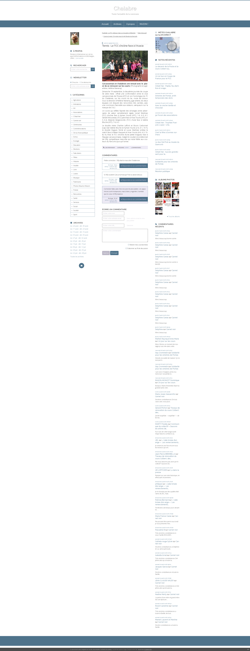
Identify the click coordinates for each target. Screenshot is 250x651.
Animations (77, 104)
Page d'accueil (142, 33)
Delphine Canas (161, 233)
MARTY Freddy (161, 424)
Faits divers (77, 153)
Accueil (105, 24)
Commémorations (79, 129)
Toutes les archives (77, 257)
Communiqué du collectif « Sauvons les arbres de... (167, 426)
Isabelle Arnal (161, 555)
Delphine (159, 329)
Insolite (75, 165)
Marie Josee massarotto (165, 394)
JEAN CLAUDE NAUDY (164, 580)
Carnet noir (77, 120)
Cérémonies (77, 125)
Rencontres (77, 194)
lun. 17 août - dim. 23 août (79, 229)
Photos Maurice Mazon (81, 186)
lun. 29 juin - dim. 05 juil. (78, 250)
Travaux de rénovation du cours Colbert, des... (167, 410)
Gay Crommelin (161, 353)
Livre (75, 169)
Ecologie (76, 141)
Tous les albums (174, 216)
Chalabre (125, 8)
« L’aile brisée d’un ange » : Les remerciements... (166, 486)
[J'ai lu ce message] (248, 649)
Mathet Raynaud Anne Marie (167, 339)
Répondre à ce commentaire (134, 166)
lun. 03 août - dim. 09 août (79, 235)
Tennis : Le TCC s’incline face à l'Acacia (122, 45)
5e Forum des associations (166, 115)
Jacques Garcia (161, 567)
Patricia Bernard (162, 500)
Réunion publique (162, 171)
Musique (76, 178)
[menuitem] (105, 23)
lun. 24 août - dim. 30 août (79, 226)
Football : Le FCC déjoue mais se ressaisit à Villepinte (118, 33)
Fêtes (75, 157)
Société (76, 210)
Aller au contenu (6, 2)
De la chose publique (80, 133)
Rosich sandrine (161, 606)
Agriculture (77, 100)
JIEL (156, 440)
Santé (75, 198)
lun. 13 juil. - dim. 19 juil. (78, 244)
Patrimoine (77, 182)
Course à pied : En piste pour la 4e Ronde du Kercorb (120, 36)
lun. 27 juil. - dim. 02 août (78, 238)
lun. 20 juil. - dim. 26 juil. (78, 241)
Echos (75, 137)
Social (75, 206)
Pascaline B (160, 530)
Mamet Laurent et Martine (166, 620)
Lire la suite (79, 58)
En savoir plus (148, 649)
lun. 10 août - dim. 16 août (79, 232)
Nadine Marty (161, 594)
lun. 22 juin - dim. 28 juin (78, 253)
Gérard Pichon (161, 408)
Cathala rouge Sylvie (163, 541)
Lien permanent (110, 147)
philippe (158, 484)
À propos (130, 24)
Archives (117, 24)
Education (76, 145)
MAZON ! (144, 24)
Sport (75, 214)
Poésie (75, 190)
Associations (77, 112)
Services (76, 202)
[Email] (81, 265)
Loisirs (75, 174)
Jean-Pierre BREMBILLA (165, 454)
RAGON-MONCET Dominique (167, 380)
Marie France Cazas (163, 516)
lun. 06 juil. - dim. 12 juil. (78, 247)
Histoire (76, 161)
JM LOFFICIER (161, 470)
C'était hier (77, 116)
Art (74, 108)
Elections (76, 149)
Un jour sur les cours (166, 341)
